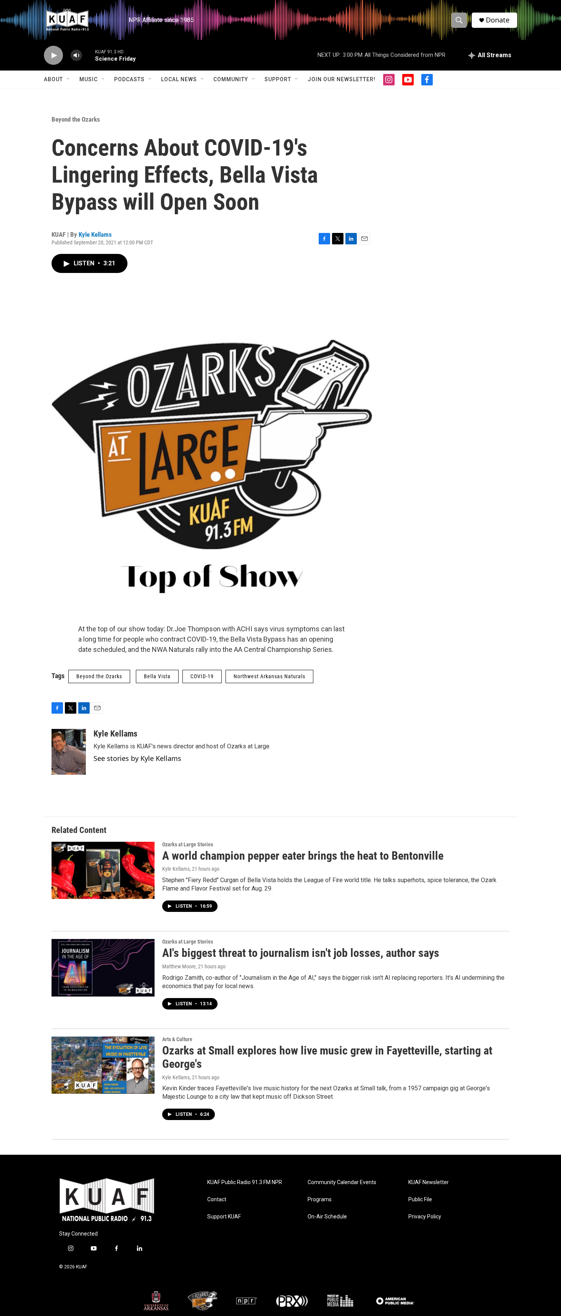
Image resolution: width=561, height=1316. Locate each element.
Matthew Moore (179, 966)
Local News (179, 79)
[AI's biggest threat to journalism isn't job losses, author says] (103, 967)
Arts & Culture (177, 1039)
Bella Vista (157, 676)
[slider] (88, 55)
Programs (320, 1199)
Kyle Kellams (95, 234)
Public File (420, 1199)
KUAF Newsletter (428, 1182)
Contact (216, 1199)
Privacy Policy (424, 1217)
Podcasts (129, 79)
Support (277, 79)
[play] (53, 55)
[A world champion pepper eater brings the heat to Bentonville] (103, 870)
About (53, 79)
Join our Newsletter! (342, 79)
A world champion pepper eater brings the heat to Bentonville (302, 855)
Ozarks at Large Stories (187, 844)
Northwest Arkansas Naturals (269, 676)
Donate (497, 20)
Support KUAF (224, 1217)
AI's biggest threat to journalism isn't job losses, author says (300, 953)
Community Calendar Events (342, 1182)
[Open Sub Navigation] (69, 79)
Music (88, 79)
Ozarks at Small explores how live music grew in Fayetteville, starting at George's (327, 1057)
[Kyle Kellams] (69, 752)
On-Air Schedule (327, 1217)
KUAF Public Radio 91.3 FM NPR (244, 1182)
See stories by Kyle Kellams (137, 758)
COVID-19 (202, 676)
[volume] (76, 55)
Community (230, 79)
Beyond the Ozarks (76, 119)
